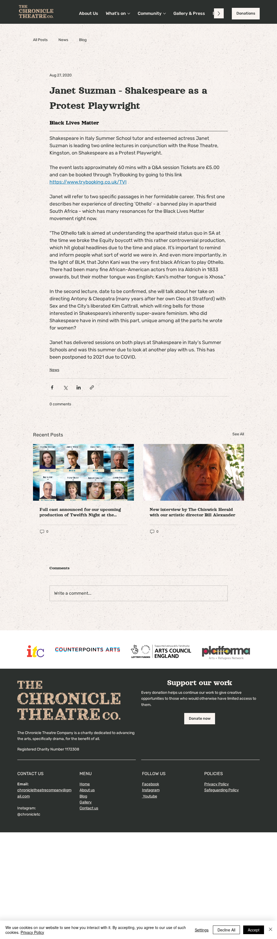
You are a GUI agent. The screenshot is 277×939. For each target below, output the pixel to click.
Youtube (149, 796)
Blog (83, 40)
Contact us (89, 808)
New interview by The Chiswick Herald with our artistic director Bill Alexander (192, 512)
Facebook (150, 784)
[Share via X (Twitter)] (65, 387)
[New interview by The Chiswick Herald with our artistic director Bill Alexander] (193, 472)
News (63, 40)
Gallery (86, 802)
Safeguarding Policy (221, 790)
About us (87, 790)
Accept (253, 930)
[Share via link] (91, 387)
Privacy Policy (216, 784)
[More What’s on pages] (128, 13)
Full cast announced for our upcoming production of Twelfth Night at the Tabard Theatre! (80, 512)
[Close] (270, 930)
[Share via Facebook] (52, 387)
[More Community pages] (164, 13)
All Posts (40, 40)
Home (85, 784)
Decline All (226, 930)
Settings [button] (202, 930)
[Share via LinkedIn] (78, 387)
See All (238, 434)
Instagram (151, 790)
